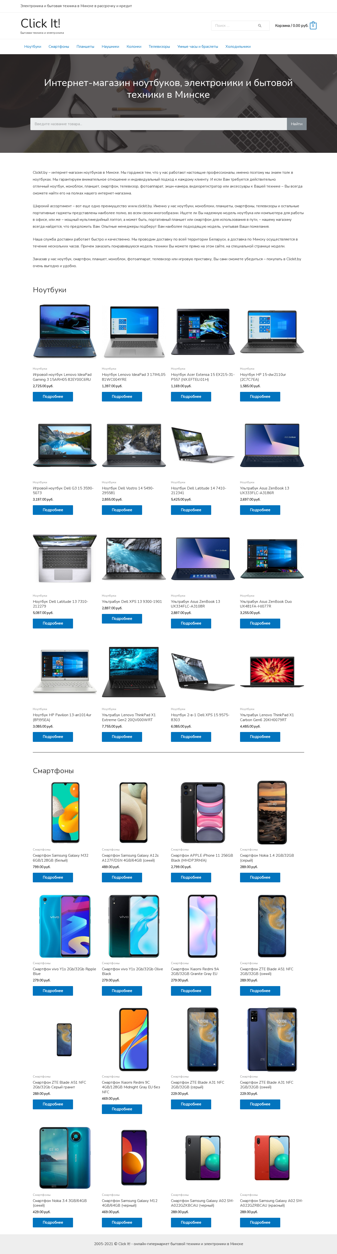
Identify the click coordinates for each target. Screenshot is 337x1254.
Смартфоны (59, 46)
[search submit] (260, 25)
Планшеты (85, 46)
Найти (296, 124)
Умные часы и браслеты (197, 46)
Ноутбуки (32, 46)
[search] (234, 25)
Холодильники (238, 46)
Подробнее (53, 396)
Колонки (134, 46)
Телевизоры (159, 46)
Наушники (110, 46)
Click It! (40, 23)
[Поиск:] (234, 25)
